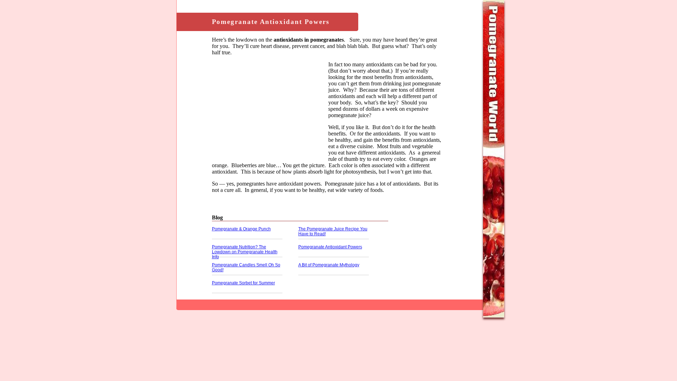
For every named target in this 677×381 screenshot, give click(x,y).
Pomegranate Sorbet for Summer (243, 282)
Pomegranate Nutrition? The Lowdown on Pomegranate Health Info (244, 251)
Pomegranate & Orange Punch (241, 228)
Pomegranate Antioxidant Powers (330, 246)
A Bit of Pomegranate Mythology (328, 264)
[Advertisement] (270, 111)
